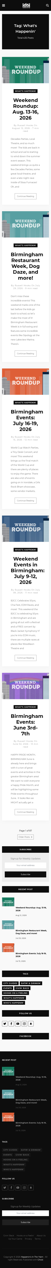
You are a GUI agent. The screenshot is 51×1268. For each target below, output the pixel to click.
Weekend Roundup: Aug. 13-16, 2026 (25, 109)
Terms (38, 1239)
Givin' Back (22, 988)
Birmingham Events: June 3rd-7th (27, 725)
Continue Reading (25, 196)
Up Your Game (15, 1239)
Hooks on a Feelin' (25, 1235)
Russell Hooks (25, 125)
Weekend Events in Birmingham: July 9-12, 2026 (27, 570)
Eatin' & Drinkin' (31, 983)
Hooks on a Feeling (15, 993)
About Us (41, 1235)
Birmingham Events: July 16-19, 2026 (27, 420)
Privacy (28, 1239)
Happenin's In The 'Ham (32, 1257)
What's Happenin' (25, 91)
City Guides (10, 983)
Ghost (40, 1260)
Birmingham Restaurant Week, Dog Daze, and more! (27, 266)
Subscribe (25, 874)
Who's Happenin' (13, 1003)
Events (7, 988)
